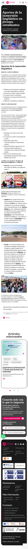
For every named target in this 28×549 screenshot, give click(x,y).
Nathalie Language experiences (13, 54)
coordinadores (20, 116)
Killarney (20, 252)
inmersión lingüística (16, 362)
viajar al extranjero (17, 108)
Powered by (5, 439)
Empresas (6, 362)
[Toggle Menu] (3, 2)
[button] (4, 379)
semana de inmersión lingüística (17, 56)
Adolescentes (7, 358)
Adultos (15, 358)
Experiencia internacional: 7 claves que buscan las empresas (14, 369)
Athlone (17, 263)
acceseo (16, 541)
